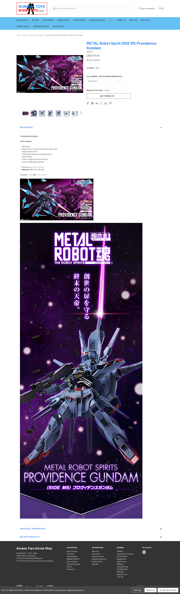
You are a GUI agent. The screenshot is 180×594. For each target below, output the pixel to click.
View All (120, 577)
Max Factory (121, 562)
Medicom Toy (122, 574)
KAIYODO (120, 572)
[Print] (97, 103)
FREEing (120, 564)
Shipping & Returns (41, 26)
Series (111, 20)
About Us (133, 20)
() (162, 9)
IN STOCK (35, 20)
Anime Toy (121, 20)
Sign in (143, 9)
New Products (22, 20)
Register (151, 9)
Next (81, 113)
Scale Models (48, 20)
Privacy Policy (59, 26)
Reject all (150, 590)
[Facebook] (88, 103)
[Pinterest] (110, 103)
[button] (93, 60)
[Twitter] (101, 103)
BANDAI (120, 551)
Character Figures (97, 20)
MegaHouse (121, 559)
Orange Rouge (122, 567)
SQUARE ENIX (122, 569)
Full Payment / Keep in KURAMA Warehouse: (104, 76)
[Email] (92, 103)
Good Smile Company (125, 554)
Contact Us (145, 20)
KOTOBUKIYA (122, 556)
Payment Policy (23, 26)
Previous (19, 113)
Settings (137, 590)
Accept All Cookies (168, 590)
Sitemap (95, 564)
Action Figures (79, 20)
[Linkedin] (106, 103)
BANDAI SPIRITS (64, 20)
